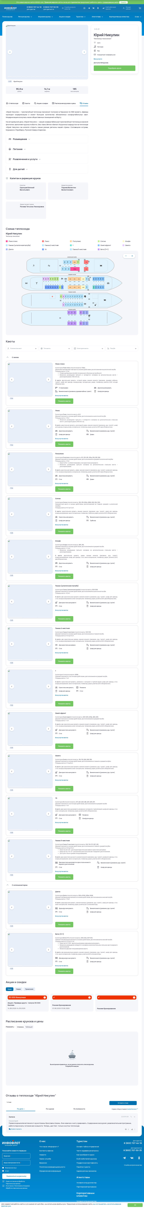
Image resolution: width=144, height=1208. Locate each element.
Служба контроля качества (133, 1165)
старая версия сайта (110, 2)
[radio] (3, 1168)
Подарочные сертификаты (87, 1163)
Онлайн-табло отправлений (87, 1146)
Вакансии (43, 1163)
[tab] (10, 76)
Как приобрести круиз (85, 1155)
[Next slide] (84, 52)
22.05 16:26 (124, 1117)
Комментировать (16, 1129)
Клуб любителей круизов (86, 1159)
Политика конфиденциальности (52, 1167)
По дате (20, 1109)
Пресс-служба (45, 1159)
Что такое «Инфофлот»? (49, 1146)
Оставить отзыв (123, 1103)
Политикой (17, 1186)
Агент (7, 1171)
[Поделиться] (134, 1116)
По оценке (50, 1109)
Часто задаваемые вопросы (87, 1150)
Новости (42, 1155)
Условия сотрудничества (86, 1183)
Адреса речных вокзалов (86, 1171)
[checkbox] (3, 1181)
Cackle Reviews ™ (132, 1109)
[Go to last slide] (10, 52)
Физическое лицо (11, 1168)
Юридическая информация (50, 1171)
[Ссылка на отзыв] (131, 1116)
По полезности (79, 1109)
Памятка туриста (83, 1167)
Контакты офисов (46, 1150)
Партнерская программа (86, 1187)
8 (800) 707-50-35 (50, 7)
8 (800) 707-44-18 (34, 7)
